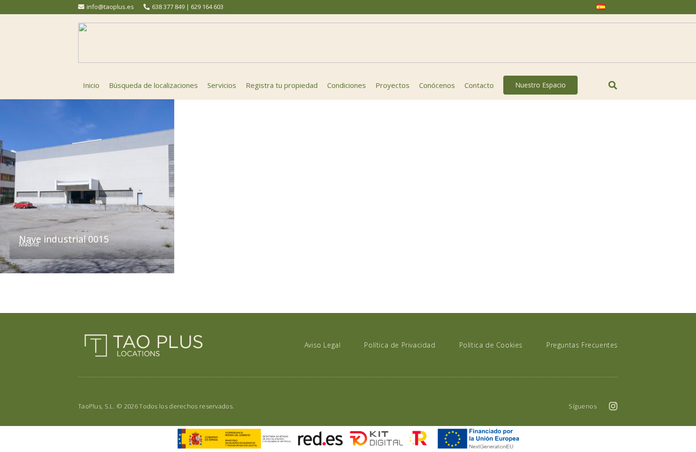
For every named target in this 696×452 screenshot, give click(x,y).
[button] (612, 85)
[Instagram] (613, 406)
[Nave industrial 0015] (87, 186)
